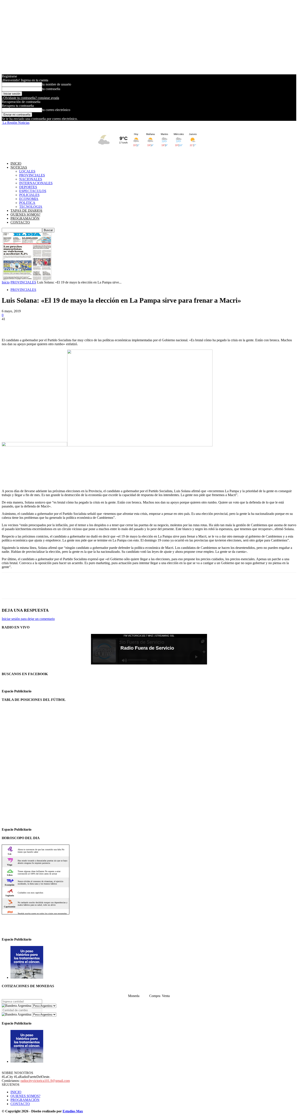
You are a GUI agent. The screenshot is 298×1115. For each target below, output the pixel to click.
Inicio (6, 282)
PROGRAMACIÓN (24, 218)
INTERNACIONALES (36, 183)
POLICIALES (29, 195)
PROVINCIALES (32, 175)
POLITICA (27, 203)
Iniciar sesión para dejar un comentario (28, 619)
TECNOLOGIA (30, 206)
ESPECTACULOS (32, 191)
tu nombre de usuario (56, 84)
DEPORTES (28, 187)
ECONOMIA (28, 199)
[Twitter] (24, 325)
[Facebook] (9, 325)
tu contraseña (51, 89)
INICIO (15, 163)
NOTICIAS (18, 167)
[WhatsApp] (56, 325)
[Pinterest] (40, 325)
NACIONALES (30, 179)
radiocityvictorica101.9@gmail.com (45, 1081)
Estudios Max (73, 1111)
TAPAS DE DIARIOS (26, 210)
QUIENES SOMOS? (25, 214)
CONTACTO (20, 222)
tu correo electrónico (56, 110)
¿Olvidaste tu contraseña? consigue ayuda (30, 98)
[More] (72, 325)
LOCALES (27, 171)
